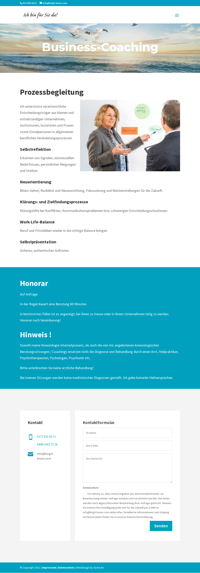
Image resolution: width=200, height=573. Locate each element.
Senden (161, 525)
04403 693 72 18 (47, 444)
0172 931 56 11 (30, 3)
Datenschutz (66, 567)
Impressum (49, 567)
